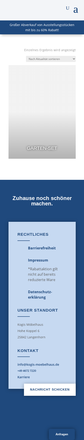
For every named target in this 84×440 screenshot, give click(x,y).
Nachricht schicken (50, 389)
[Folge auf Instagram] (52, 417)
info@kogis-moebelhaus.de (38, 364)
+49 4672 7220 (26, 371)
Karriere (23, 377)
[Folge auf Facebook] (32, 417)
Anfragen (62, 434)
